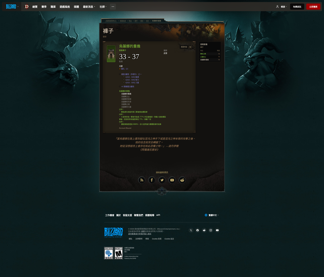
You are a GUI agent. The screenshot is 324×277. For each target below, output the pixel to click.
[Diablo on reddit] (182, 180)
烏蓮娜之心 (125, 96)
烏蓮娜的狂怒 (126, 99)
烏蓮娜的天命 (126, 102)
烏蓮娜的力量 (126, 107)
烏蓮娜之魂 (125, 104)
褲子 (108, 31)
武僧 (165, 53)
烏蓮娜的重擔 (126, 94)
